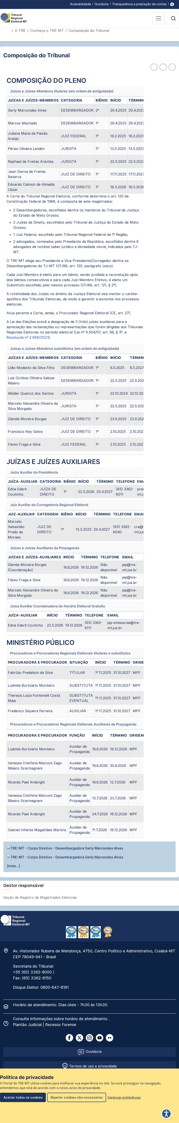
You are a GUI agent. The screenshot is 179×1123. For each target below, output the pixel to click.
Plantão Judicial (28, 1024)
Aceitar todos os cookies (23, 1097)
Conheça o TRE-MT (47, 30)
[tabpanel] (75, 457)
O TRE (20, 30)
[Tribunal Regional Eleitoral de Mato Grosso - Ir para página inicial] (14, 17)
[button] (173, 18)
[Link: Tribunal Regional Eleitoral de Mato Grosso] (15, 920)
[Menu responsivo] (158, 18)
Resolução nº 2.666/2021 (27, 337)
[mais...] (13, 866)
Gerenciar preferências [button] (124, 1097)
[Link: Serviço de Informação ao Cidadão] (172, 4)
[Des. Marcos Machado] (89, 857)
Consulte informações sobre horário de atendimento (60, 1018)
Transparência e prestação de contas (139, 4)
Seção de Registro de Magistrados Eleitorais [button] (40, 897)
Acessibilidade (80, 4)
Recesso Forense (60, 1024)
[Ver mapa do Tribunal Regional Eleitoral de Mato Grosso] (8, 950)
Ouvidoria (101, 4)
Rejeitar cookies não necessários (77, 1097)
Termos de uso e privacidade (92, 1066)
